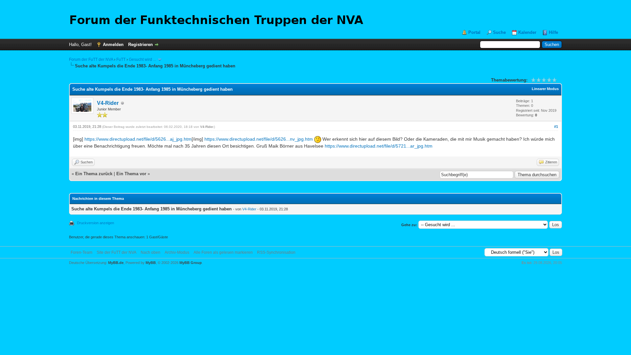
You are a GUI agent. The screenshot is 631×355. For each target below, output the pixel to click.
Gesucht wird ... (142, 59)
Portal (474, 32)
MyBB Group (190, 263)
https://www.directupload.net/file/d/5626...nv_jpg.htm (258, 139)
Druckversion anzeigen (95, 223)
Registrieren (140, 44)
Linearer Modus (545, 89)
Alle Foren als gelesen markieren (223, 252)
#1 (556, 127)
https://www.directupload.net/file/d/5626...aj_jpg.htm (138, 139)
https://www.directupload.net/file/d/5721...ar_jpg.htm (378, 146)
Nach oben (150, 252)
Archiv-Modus (177, 252)
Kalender (527, 32)
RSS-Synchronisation (276, 252)
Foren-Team (81, 252)
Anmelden (113, 44)
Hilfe (553, 32)
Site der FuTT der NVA (116, 252)
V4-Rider (108, 103)
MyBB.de (116, 263)
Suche (499, 32)
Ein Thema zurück (93, 173)
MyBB (151, 263)
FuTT (121, 59)
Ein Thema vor (131, 173)
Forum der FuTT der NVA (91, 59)
